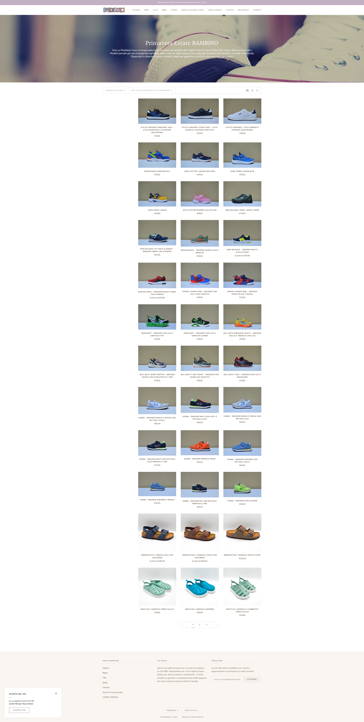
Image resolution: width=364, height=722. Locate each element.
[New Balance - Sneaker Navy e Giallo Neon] (242, 233)
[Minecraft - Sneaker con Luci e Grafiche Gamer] (200, 317)
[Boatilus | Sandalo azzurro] (200, 587)
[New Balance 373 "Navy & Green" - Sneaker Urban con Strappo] (157, 232)
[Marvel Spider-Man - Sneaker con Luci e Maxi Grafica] (200, 275)
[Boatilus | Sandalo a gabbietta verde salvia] (242, 587)
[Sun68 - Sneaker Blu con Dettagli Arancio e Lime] (200, 484)
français (171, 710)
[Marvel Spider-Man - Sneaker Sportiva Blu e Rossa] (242, 275)
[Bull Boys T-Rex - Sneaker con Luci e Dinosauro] (242, 358)
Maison (106, 668)
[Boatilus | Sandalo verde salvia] (157, 587)
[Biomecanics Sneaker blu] (157, 155)
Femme (106, 687)
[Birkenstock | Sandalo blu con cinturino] (157, 532)
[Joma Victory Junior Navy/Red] (200, 155)
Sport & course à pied (113, 692)
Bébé (105, 673)
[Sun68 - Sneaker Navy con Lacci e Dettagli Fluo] (200, 400)
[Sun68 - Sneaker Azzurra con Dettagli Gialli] (242, 443)
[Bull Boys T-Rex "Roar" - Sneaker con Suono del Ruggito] (200, 358)
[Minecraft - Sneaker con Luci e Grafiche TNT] (157, 317)
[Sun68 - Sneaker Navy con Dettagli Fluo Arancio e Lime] (157, 443)
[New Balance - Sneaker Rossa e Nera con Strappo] (157, 275)
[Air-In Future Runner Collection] (200, 194)
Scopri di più (19, 710)
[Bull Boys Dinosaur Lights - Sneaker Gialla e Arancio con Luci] (242, 317)
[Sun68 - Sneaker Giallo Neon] (242, 484)
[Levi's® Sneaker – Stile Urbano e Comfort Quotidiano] (242, 111)
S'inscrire (252, 679)
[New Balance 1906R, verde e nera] (242, 194)
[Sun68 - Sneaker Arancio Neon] (200, 442)
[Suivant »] (216, 625)
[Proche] (57, 692)
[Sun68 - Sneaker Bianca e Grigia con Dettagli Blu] (242, 399)
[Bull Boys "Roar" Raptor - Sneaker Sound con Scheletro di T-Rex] (157, 358)
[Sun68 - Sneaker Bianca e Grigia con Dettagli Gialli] (157, 400)
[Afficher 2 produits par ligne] (247, 90)
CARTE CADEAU (110, 697)
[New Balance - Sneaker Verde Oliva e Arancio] (200, 233)
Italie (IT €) (190, 710)
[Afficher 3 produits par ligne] (252, 90)
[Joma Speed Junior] (157, 194)
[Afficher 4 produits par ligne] (258, 90)
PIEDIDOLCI (167, 717)
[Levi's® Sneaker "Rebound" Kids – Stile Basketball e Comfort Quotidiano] (157, 111)
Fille (104, 677)
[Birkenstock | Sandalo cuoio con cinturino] (200, 532)
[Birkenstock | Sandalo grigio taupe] (242, 532)
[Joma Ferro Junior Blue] (242, 155)
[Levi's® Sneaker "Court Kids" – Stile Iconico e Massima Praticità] (200, 111)
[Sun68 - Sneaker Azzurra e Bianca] (157, 484)
